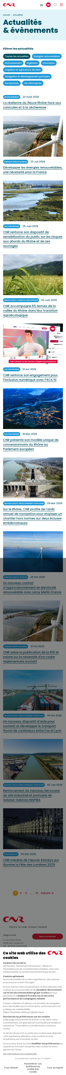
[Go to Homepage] (14, 921)
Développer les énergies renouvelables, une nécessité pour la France (32, 169)
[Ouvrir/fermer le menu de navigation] (61, 4)
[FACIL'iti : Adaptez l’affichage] (48, 4)
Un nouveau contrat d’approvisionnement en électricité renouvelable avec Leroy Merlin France (32, 587)
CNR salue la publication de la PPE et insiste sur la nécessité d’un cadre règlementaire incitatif (31, 657)
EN (41, 5)
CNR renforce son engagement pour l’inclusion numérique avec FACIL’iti (30, 377)
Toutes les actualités (17, 56)
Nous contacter (47, 936)
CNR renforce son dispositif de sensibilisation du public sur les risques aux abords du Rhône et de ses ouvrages (32, 239)
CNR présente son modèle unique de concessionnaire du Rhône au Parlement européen (30, 444)
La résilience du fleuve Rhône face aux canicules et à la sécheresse (32, 105)
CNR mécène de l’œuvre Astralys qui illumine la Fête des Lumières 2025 (31, 862)
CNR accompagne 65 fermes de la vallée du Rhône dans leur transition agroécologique (30, 310)
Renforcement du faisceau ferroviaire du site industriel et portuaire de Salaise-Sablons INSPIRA (31, 795)
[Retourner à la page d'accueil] (9, 4)
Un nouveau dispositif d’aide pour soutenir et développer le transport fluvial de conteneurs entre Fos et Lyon (32, 726)
